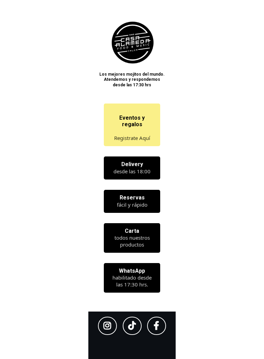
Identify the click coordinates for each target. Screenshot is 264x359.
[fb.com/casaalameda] (156, 326)
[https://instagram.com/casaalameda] (107, 326)
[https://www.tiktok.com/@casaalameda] (132, 326)
